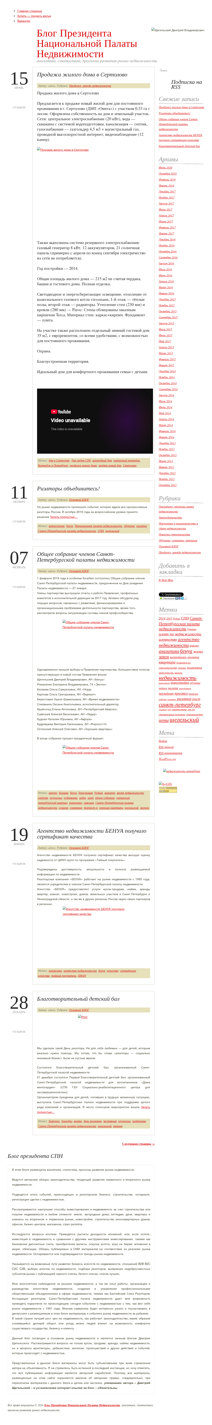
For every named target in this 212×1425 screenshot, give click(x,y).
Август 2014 (166, 395)
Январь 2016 (166, 293)
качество (112, 971)
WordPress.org (167, 759)
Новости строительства (174, 534)
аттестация (57, 526)
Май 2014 (165, 413)
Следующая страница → (138, 1144)
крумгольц (56, 798)
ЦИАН (82, 976)
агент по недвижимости (180, 633)
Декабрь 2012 (167, 473)
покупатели (185, 688)
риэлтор (141, 526)
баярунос (54, 1121)
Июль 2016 (165, 269)
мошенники (194, 667)
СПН (101, 531)
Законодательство (170, 517)
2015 (169, 618)
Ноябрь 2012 (167, 479)
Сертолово (129, 465)
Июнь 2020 (165, 167)
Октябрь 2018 (168, 173)
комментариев (170, 753)
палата (173, 688)
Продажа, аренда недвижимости (90, 86)
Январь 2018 (166, 185)
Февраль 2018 (167, 179)
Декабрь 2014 (167, 371)
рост (196, 698)
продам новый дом (110, 465)
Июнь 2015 (165, 335)
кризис (182, 668)
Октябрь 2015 (168, 311)
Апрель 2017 (166, 215)
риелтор (171, 699)
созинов (63, 808)
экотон (144, 808)
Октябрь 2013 (168, 455)
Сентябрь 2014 (168, 389)
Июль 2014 (165, 401)
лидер (82, 798)
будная (98, 793)
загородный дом (102, 460)
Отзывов (19, 101)
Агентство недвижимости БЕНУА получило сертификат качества (91, 833)
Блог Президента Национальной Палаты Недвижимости (87, 43)
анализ (194, 645)
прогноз (181, 693)
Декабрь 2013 (167, 443)
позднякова (139, 1121)
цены (164, 720)
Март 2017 (166, 221)
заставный (110, 1121)
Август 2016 (166, 263)
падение (163, 688)
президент (166, 693)
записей (166, 747)
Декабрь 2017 (167, 191)
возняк (78, 1121)
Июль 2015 (165, 329)
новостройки (180, 682)
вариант (110, 793)
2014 (162, 618)
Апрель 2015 (166, 347)
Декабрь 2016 (167, 239)
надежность (166, 672)
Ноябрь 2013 (167, 449)
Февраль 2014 (167, 431)
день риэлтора (93, 1121)
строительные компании (172, 714)
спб (169, 709)
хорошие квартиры (111, 808)
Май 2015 (165, 341)
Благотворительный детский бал (78, 998)
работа (163, 699)
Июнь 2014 (165, 407)
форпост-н (91, 808)
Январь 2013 (166, 467)
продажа (193, 693)
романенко (75, 803)
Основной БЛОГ (79, 500)
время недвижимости (130, 793)
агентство (55, 971)
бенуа (69, 526)
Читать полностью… (64, 517)
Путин (176, 618)
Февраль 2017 (167, 227)
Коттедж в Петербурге (53, 465)
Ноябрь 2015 (167, 305)
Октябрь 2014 (168, 383)
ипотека (193, 657)
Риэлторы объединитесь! (68, 488)
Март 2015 (166, 353)
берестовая (85, 793)
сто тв (191, 709)
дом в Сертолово (59, 460)
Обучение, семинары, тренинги (178, 540)
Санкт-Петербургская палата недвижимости (67, 531)
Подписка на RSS (186, 84)
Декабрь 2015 (167, 299)
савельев (89, 803)
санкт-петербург (180, 704)
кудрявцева (70, 798)
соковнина (76, 808)
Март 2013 (166, 461)
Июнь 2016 (165, 275)
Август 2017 (166, 203)
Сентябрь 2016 (168, 257)
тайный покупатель (63, 976)
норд (90, 798)
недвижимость (177, 677)
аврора (53, 793)
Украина (191, 629)
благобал (66, 1121)
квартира (167, 662)
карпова (43, 798)
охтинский (123, 798)
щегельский (112, 531)
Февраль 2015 (167, 359)
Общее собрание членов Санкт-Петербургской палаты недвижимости (86, 556)
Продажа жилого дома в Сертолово (82, 74)
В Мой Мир (166, 580)
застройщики (178, 657)
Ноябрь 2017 (167, 197)
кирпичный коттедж (126, 460)
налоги (178, 672)
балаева (63, 793)
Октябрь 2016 (168, 251)
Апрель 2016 (166, 281)
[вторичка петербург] (181, 771)
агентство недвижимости (80, 971)
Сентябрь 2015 (168, 317)
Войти (163, 741)
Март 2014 (166, 425)
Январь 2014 (166, 437)
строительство (194, 714)
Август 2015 (166, 323)
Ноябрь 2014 (167, 377)
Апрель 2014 (166, 419)
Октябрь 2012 (168, 485)
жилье (198, 651)
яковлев (117, 1126)
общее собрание (105, 798)
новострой (164, 683)
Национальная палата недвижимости (98, 526)
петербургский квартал (52, 803)
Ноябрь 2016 (167, 245)
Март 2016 (166, 287)
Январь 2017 (166, 233)
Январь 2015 (166, 365)
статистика (179, 709)
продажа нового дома (83, 465)
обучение (129, 526)
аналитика (169, 651)
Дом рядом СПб (81, 460)
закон (164, 656)
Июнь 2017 (165, 209)
